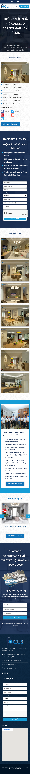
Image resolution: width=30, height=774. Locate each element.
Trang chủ (11, 45)
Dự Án (19, 45)
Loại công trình (6, 193)
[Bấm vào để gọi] (5, 512)
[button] (16, 6)
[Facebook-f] (2, 673)
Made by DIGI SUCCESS (15, 771)
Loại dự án (6, 696)
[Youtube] (5, 673)
